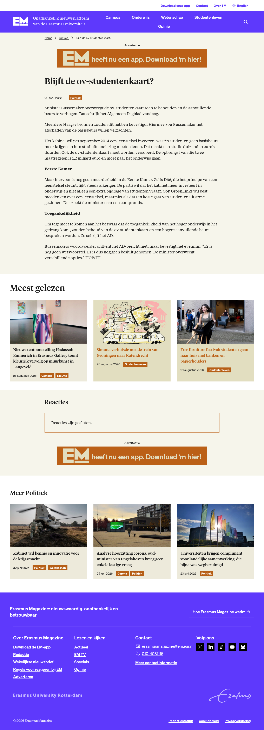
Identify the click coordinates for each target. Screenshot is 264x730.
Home (48, 38)
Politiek (75, 98)
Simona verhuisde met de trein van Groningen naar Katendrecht (128, 352)
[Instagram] (200, 647)
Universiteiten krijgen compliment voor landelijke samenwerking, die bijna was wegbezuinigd (211, 559)
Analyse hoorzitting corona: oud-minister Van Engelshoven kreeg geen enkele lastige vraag (130, 559)
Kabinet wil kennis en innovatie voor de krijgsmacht (46, 556)
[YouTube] (232, 647)
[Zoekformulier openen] (245, 22)
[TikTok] (221, 647)
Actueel (64, 38)
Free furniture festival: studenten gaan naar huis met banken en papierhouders (214, 355)
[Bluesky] (243, 647)
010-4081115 (152, 654)
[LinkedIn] (210, 647)
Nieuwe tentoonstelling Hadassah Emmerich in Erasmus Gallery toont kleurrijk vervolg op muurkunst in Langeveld (45, 358)
